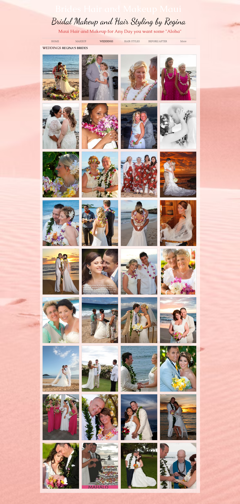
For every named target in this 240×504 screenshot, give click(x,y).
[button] (60, 77)
